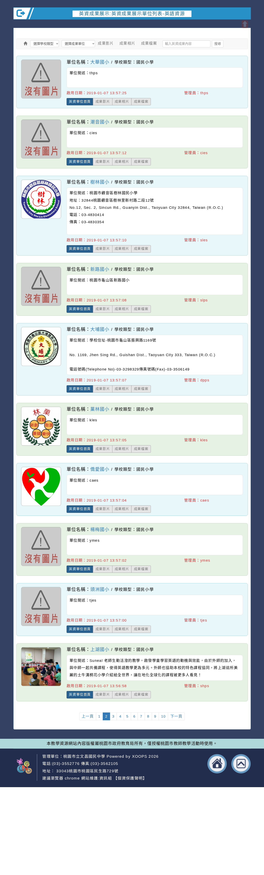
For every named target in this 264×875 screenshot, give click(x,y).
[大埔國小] (41, 366)
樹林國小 (99, 182)
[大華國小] (41, 98)
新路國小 (99, 269)
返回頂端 (241, 763)
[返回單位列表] (25, 44)
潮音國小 (99, 122)
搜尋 (217, 43)
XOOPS (139, 756)
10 (163, 716)
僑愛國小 (99, 469)
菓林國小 (99, 409)
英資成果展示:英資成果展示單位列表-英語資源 (132, 13)
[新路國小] (41, 305)
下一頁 (176, 716)
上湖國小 (99, 649)
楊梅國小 (99, 529)
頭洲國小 (99, 589)
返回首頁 (217, 763)
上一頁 (88, 716)
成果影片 (106, 43)
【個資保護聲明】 (130, 778)
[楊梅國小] (41, 566)
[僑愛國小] (41, 505)
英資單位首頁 (80, 101)
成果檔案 (149, 43)
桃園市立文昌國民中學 (84, 756)
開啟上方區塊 (245, 24)
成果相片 (127, 43)
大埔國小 (99, 329)
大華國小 (99, 61)
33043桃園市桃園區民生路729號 (86, 771)
